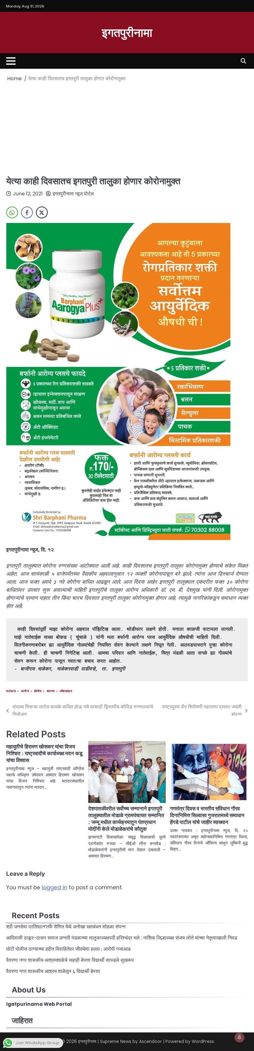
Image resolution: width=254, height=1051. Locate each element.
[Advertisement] (127, 128)
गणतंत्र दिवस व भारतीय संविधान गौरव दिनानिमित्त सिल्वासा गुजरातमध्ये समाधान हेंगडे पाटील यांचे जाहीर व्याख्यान (207, 815)
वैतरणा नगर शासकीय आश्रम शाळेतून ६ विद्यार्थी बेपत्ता (53, 971)
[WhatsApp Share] (12, 212)
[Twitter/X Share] (42, 212)
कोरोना (38, 691)
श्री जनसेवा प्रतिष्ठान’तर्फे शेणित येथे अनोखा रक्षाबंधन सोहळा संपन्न (65, 926)
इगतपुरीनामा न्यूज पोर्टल (73, 193)
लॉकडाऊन (66, 691)
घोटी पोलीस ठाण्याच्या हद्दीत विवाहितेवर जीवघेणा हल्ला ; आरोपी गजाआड (68, 949)
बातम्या (51, 691)
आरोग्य (25, 691)
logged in (54, 887)
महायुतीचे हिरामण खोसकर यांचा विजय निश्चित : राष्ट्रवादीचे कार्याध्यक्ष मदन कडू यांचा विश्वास (44, 753)
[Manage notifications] (239, 1037)
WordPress (203, 1041)
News (11, 691)
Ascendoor (150, 1041)
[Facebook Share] (27, 212)
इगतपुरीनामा (127, 32)
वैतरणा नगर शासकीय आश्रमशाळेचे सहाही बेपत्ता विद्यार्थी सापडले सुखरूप (70, 960)
